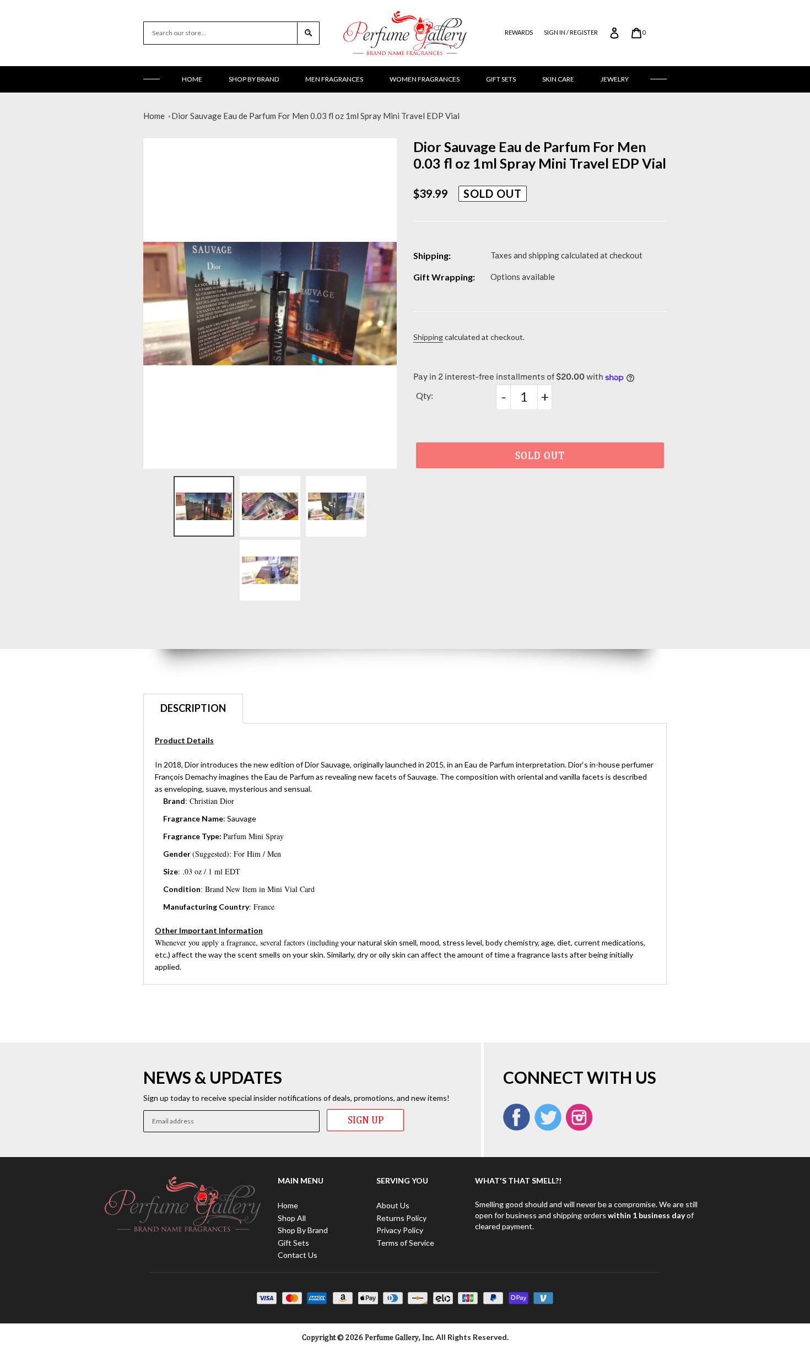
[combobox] (220, 33)
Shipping (428, 337)
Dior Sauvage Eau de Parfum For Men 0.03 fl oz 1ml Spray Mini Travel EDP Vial (315, 116)
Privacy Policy (399, 1230)
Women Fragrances (425, 79)
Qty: (424, 395)
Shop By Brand (254, 79)
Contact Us (297, 1255)
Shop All (292, 1218)
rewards (519, 32)
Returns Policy (401, 1218)
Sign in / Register (571, 32)
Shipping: (432, 255)
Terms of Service (405, 1242)
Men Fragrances (334, 79)
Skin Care (558, 79)
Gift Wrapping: (444, 277)
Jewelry (615, 79)
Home (192, 79)
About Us (392, 1205)
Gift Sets (501, 79)
